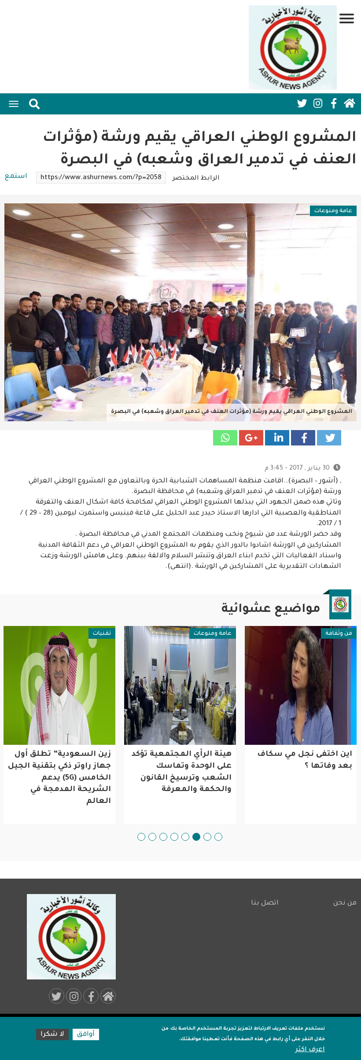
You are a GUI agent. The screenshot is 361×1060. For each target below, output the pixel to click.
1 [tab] (218, 837)
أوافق (86, 1034)
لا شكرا (52, 1034)
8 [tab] (141, 837)
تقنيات (102, 634)
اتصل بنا (265, 903)
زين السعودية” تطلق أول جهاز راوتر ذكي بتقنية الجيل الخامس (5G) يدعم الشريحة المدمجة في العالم (59, 778)
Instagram (318, 103)
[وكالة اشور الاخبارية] (292, 47)
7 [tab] (152, 837)
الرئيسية (350, 103)
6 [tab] (163, 837)
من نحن (345, 903)
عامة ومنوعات (333, 211)
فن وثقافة (338, 634)
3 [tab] (196, 837)
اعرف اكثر (310, 1050)
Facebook (334, 103)
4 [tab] (185, 837)
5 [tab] (174, 837)
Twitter (302, 103)
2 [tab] (207, 837)
